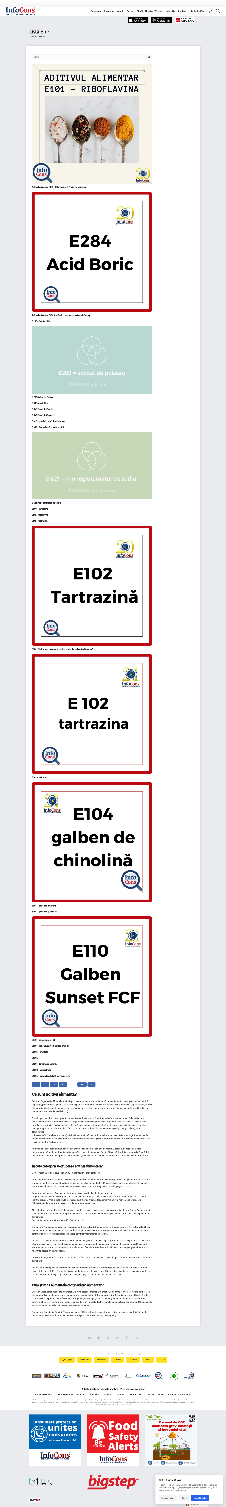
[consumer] (36, 1375)
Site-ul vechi (136, 1394)
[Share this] (99, 1338)
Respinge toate (167, 1498)
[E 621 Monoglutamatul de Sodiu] (92, 465)
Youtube (117, 1359)
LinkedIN (133, 1359)
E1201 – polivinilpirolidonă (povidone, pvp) (51, 1076)
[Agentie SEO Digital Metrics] (55, 1482)
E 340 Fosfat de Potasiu (42, 409)
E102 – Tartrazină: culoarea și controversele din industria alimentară (62, 649)
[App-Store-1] (161, 20)
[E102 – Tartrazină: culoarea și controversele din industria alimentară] (92, 586)
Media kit (94, 1394)
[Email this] (89, 1338)
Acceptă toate (200, 1498)
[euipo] (97, 1375)
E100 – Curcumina (40, 508)
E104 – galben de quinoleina (44, 911)
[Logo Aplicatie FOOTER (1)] (158, 1375)
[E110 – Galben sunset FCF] (92, 976)
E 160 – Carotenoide (41, 321)
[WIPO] (128, 1375)
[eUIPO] (113, 1375)
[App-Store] (138, 20)
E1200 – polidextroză (41, 1070)
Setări (184, 1498)
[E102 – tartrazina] (92, 714)
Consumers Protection (77, 1354)
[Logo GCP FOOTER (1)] (173, 1375)
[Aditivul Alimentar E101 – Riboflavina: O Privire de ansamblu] (92, 124)
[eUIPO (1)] (143, 1375)
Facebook (84, 1359)
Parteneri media (155, 1394)
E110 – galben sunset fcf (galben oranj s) (50, 1046)
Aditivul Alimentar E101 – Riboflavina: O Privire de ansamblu (59, 187)
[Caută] (149, 57)
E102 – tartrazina (39, 521)
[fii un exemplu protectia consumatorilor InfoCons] (171, 1440)
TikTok (162, 1359)
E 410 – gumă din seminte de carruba (48, 421)
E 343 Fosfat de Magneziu (43, 415)
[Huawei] (185, 20)
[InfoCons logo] (20, 11)
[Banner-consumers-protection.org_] (55, 1440)
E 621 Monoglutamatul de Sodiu (46, 502)
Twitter (148, 1359)
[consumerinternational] (52, 1375)
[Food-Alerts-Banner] (113, 1440)
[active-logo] (189, 1375)
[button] (217, 11)
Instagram (101, 1359)
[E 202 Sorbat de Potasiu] (92, 360)
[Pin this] (127, 1338)
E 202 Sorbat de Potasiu (42, 397)
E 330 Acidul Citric (40, 403)
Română (193, 1505)
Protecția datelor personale (71, 1394)
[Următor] (91, 1084)
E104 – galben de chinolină (44, 905)
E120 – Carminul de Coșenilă (44, 1064)
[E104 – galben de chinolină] (92, 842)
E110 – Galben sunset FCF (43, 1040)
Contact (121, 1394)
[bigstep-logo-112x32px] (113, 1482)
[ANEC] (67, 1375)
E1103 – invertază (40, 1052)
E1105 (35, 1058)
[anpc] (82, 1375)
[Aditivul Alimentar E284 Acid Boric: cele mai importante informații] (92, 252)
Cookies (108, 1394)
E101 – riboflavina (40, 515)
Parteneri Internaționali (179, 1394)
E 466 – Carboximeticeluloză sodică (48, 427)
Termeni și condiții (44, 1394)
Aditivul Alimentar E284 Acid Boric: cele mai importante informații (61, 315)
